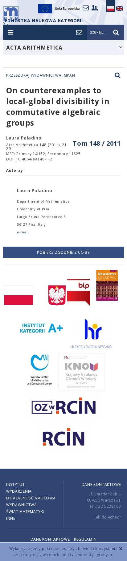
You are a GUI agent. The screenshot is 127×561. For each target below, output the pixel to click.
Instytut (15, 484)
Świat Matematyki (25, 511)
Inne (10, 518)
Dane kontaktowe (101, 484)
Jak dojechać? (108, 517)
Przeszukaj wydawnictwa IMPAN (40, 75)
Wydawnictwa (21, 504)
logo (10, 14)
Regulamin (85, 539)
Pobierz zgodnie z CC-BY (63, 252)
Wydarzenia (19, 491)
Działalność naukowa (30, 498)
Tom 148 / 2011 (97, 143)
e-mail (23, 232)
